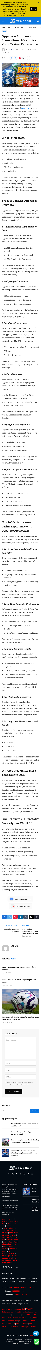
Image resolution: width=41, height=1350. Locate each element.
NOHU (5, 1246)
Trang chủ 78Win (20, 1318)
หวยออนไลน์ (16, 1315)
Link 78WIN (26, 1315)
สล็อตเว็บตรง (11, 1244)
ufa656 (5, 1228)
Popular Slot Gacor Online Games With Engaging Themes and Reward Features (24, 1153)
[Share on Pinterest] (20, 58)
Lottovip (9, 1223)
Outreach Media (20, 1294)
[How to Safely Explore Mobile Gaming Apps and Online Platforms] (20, 1001)
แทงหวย (5, 1326)
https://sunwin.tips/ (8, 1253)
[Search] (37, 20)
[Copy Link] (24, 58)
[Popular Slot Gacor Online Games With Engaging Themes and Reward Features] (5, 1153)
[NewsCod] (20, 21)
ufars (9, 1251)
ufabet (25, 1312)
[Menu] (3, 20)
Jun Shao (11, 50)
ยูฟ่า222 (10, 1256)
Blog (4, 31)
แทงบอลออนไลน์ (7, 1237)
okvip (5, 1242)
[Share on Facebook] (11, 58)
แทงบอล (18, 1312)
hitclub (4, 1256)
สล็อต (11, 1228)
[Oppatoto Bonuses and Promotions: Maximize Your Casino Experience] (20, 75)
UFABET (29, 1309)
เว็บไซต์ (4, 1219)
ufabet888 (9, 1240)
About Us (6, 27)
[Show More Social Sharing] (28, 58)
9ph (8, 1230)
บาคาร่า (11, 1219)
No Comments (32, 50)
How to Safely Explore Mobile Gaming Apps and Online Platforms (20, 1018)
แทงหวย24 (14, 1326)
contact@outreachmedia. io (22, 1287)
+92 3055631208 (17, 1291)
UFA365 (5, 1221)
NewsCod (32, 1335)
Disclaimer (31, 27)
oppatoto (25, 108)
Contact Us (18, 27)
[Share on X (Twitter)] (15, 58)
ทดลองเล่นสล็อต (8, 1323)
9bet (10, 1258)
